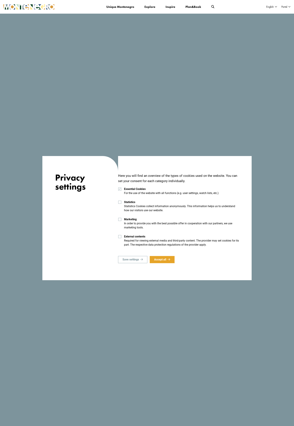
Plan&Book (193, 7)
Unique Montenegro (120, 7)
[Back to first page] (28, 7)
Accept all (160, 259)
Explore (149, 7)
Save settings (130, 259)
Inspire (170, 7)
